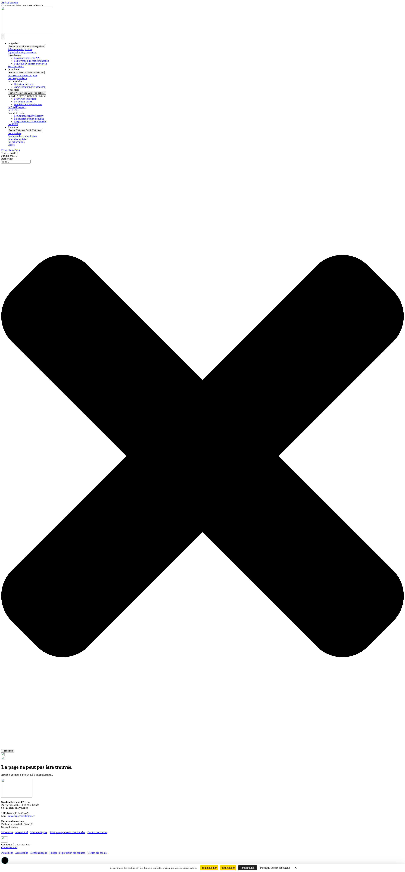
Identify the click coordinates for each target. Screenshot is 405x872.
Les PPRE (13, 124)
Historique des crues (24, 84)
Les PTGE (13, 110)
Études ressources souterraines (29, 118)
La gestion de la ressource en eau (30, 63)
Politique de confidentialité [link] (275, 867)
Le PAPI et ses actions (25, 98)
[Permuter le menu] (2, 36)
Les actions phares (23, 101)
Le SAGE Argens (16, 107)
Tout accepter (209, 867)
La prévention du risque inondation (31, 60)
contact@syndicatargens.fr (21, 816)
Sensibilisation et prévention (28, 104)
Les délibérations (16, 142)
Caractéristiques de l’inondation (29, 87)
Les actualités (14, 133)
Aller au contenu (9, 2)
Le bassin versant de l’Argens (22, 75)
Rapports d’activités (17, 139)
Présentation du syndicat (20, 49)
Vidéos (11, 144)
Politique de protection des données (67, 832)
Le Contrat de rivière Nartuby (29, 115)
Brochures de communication (22, 136)
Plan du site (7, 832)
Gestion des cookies (97, 832)
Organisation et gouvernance (22, 52)
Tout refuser (228, 867)
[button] (5, 860)
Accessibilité (21, 832)
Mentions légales (38, 832)
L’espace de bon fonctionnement (30, 121)
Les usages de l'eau (17, 78)
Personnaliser (247, 867)
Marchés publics (16, 66)
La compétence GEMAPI (27, 58)
